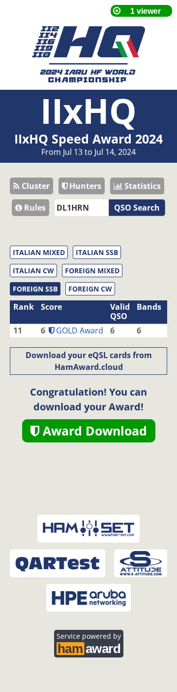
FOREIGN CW (90, 288)
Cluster (35, 186)
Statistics (141, 186)
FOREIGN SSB (35, 288)
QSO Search (137, 207)
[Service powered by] (88, 647)
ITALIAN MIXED (39, 252)
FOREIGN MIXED (92, 270)
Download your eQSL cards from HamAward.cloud (89, 361)
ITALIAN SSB (97, 252)
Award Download (93, 430)
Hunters (84, 186)
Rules (34, 207)
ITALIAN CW (33, 270)
